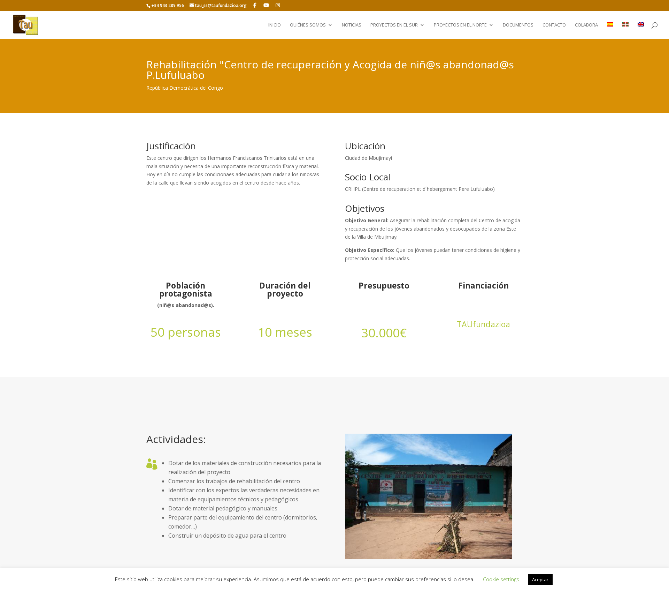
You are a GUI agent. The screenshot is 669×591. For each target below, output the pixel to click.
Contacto (554, 25)
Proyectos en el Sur (394, 25)
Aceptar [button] (540, 579)
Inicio (274, 25)
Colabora (586, 25)
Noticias (351, 25)
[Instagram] (278, 5)
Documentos (518, 25)
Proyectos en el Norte (460, 25)
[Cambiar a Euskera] (625, 30)
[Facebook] (255, 5)
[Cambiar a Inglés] (641, 30)
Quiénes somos (308, 25)
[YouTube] (266, 5)
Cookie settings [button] (501, 579)
